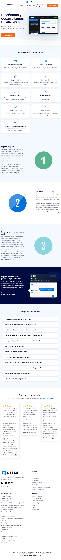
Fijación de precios (9, 5)
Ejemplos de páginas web (38, 482)
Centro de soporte (36, 498)
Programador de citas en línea (9, 536)
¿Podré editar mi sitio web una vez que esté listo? (20, 324)
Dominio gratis (5, 500)
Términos (22, 555)
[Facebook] (2, 483)
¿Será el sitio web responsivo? (14, 346)
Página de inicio (36, 473)
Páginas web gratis (6, 496)
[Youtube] (12, 483)
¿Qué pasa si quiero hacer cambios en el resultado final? (22, 341)
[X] (5, 483)
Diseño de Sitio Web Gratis (8, 540)
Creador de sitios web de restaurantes (11, 534)
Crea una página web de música (9, 511)
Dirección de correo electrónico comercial (12, 525)
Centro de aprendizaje (37, 500)
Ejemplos (21, 5)
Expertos (34, 507)
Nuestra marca (35, 509)
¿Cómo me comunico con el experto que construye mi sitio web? (25, 368)
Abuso (32, 555)
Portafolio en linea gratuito (8, 516)
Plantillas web (35, 485)
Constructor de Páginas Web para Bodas (11, 514)
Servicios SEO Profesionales (8, 543)
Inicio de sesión (39, 5)
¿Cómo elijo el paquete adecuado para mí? (18, 373)
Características (35, 478)
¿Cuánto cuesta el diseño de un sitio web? (18, 319)
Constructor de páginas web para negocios (12, 505)
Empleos (36, 503)
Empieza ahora (52, 5)
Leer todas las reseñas (46, 398)
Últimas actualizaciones (38, 489)
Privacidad (27, 555)
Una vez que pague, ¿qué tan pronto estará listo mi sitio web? (24, 362)
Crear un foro (4, 529)
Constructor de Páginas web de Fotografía (12, 507)
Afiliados (34, 505)
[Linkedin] (8, 483)
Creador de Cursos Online (8, 532)
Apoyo (29, 5)
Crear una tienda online (7, 498)
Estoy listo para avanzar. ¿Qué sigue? (16, 379)
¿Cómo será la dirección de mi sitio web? (17, 357)
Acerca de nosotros (37, 496)
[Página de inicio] (3, 5)
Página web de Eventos (7, 509)
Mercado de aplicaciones (41, 487)
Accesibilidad (38, 555)
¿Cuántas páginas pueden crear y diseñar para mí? (20, 330)
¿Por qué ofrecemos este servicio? (16, 351)
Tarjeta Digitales (5, 523)
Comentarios (35, 480)
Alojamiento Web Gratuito (7, 538)
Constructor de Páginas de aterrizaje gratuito (13, 503)
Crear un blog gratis (6, 527)
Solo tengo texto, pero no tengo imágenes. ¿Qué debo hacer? (24, 335)
